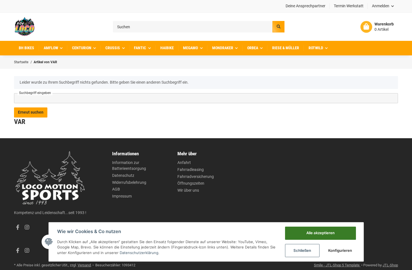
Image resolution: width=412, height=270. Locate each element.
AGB (116, 189)
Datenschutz (123, 175)
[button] (383, 6)
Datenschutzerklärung (139, 252)
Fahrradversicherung (195, 176)
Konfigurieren (340, 250)
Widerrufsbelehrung (129, 182)
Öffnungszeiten (190, 183)
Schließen (302, 250)
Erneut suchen (30, 112)
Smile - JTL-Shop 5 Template (337, 265)
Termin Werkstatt (349, 6)
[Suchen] (278, 26)
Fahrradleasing (190, 169)
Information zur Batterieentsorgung (129, 165)
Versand (84, 265)
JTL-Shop (390, 265)
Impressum (122, 196)
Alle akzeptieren (320, 233)
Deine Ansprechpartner (305, 6)
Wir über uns (188, 190)
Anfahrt (184, 162)
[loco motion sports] (24, 27)
